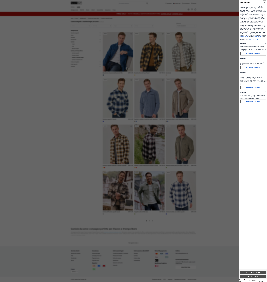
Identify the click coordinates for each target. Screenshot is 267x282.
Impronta (254, 280)
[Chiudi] (264, 2)
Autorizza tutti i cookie (253, 272)
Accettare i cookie (253, 276)
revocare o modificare (253, 39)
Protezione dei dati (244, 36)
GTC (249, 280)
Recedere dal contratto (261, 280)
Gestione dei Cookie (257, 36)
